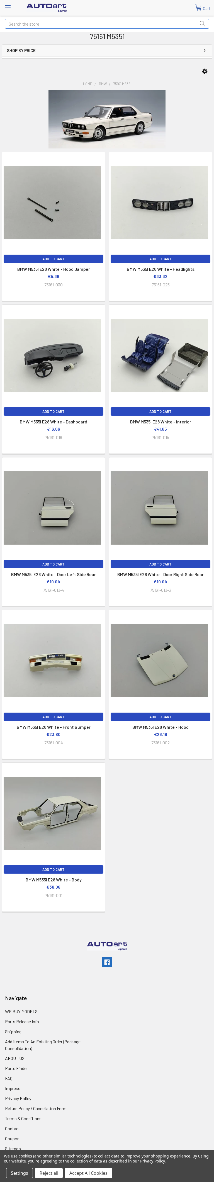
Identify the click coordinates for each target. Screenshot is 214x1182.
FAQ (9, 1078)
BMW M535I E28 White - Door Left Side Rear (53, 574)
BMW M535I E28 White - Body (54, 879)
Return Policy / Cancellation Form (36, 1108)
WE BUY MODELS (21, 1011)
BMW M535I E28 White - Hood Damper (53, 269)
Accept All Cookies (88, 1173)
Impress (12, 1088)
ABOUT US (15, 1058)
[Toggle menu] (7, 7)
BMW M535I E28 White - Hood (160, 727)
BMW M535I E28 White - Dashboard (53, 421)
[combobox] (107, 24)
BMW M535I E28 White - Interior (160, 421)
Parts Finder (16, 1068)
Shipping (13, 1031)
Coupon (12, 1138)
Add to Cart (53, 259)
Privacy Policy (18, 1098)
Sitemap (13, 1148)
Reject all (49, 1173)
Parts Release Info (22, 1021)
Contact (12, 1128)
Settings (19, 1173)
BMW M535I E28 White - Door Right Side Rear (160, 574)
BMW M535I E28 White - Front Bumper (54, 727)
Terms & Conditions (23, 1118)
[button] (205, 71)
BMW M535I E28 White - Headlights (160, 269)
